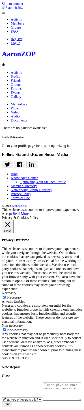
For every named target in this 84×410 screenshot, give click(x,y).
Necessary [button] (9, 293)
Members (17, 23)
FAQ (14, 31)
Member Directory (24, 186)
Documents (19, 120)
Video (15, 112)
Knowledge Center (24, 178)
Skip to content (12, 4)
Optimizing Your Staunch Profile (43, 182)
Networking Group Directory (31, 190)
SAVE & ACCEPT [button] (15, 358)
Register (16, 39)
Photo (15, 108)
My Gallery (19, 104)
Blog (14, 174)
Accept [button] (7, 213)
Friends (16, 80)
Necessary (14, 297)
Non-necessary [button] (12, 325)
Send (7, 404)
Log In (15, 43)
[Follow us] (7, 164)
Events (15, 92)
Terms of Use (20, 198)
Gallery (16, 96)
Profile (15, 76)
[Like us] (19, 164)
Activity (16, 19)
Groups (16, 27)
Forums (16, 88)
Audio (15, 116)
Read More (21, 213)
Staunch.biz (19, 205)
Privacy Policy (21, 194)
